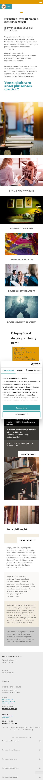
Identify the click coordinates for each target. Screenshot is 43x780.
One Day (28, 737)
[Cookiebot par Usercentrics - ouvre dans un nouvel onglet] (30, 364)
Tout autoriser (21, 408)
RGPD (19, 692)
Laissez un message (9, 709)
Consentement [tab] (8, 370)
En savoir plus (28, 454)
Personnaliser (20, 414)
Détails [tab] (20, 370)
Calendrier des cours (11, 687)
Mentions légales (8, 692)
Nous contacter (28, 540)
